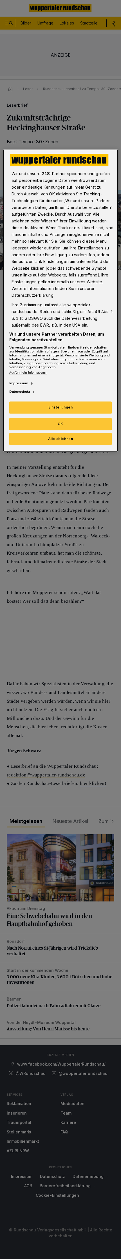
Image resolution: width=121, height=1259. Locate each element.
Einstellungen (60, 407)
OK (60, 424)
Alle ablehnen (60, 439)
